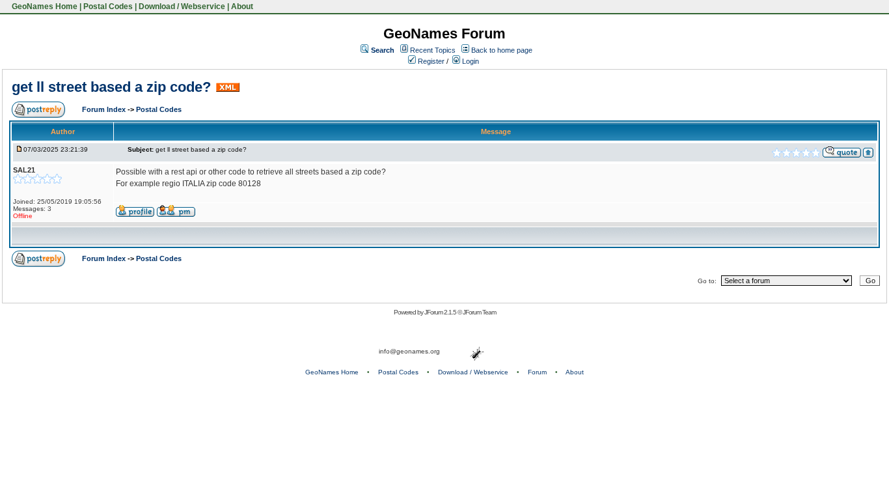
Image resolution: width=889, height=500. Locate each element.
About (242, 6)
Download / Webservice (182, 6)
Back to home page (501, 50)
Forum (537, 372)
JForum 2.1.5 (441, 312)
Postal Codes (108, 6)
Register (430, 61)
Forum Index (105, 109)
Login (469, 61)
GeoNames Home (43, 6)
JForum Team (479, 312)
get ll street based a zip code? (111, 87)
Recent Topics (433, 50)
